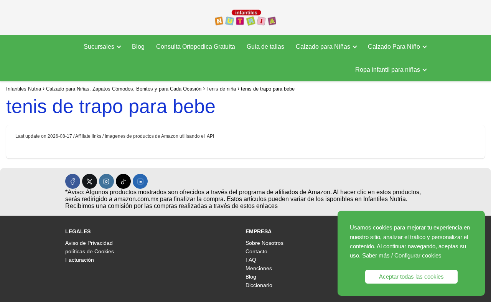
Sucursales (99, 46)
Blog (138, 46)
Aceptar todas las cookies (411, 276)
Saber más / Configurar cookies (402, 255)
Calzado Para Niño (394, 46)
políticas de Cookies (89, 251)
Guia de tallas (265, 46)
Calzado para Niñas (323, 46)
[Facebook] (72, 181)
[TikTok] (123, 181)
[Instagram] (106, 181)
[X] (89, 181)
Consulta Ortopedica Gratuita (195, 46)
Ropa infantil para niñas (387, 69)
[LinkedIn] (140, 181)
